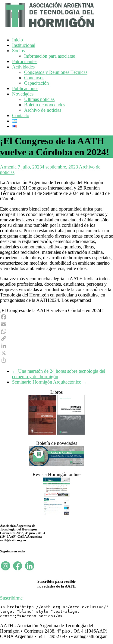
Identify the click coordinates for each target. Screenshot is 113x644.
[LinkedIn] (56, 345)
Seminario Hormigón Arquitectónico (49, 381)
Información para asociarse (49, 56)
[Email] (56, 324)
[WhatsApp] (56, 331)
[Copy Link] (56, 338)
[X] (56, 353)
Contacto (20, 115)
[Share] (56, 360)
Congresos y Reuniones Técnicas (55, 72)
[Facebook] (56, 316)
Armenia (8, 166)
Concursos (34, 77)
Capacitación (36, 83)
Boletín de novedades (44, 104)
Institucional (23, 45)
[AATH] (48, 28)
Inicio (17, 39)
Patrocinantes (24, 61)
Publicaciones (25, 88)
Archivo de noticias (42, 110)
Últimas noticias (39, 99)
